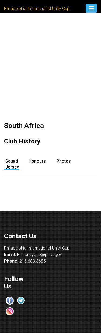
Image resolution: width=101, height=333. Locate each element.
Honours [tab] (37, 161)
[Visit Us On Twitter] (20, 300)
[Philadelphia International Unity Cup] (36, 0)
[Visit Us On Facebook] (9, 300)
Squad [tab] (11, 161)
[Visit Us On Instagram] (9, 311)
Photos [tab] (64, 161)
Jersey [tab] (12, 167)
